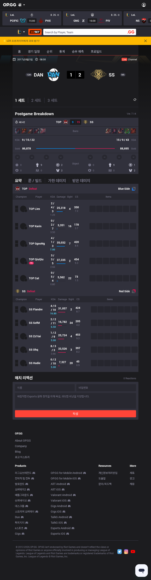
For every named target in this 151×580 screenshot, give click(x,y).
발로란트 (19, 484)
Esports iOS (58, 533)
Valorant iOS (59, 500)
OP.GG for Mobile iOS (64, 478)
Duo (17, 517)
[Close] (145, 40)
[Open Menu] (144, 5)
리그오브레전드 (23, 473)
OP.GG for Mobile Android (66, 473)
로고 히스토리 (22, 457)
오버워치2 (20, 489)
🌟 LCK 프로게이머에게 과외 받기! (21, 40)
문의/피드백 (105, 484)
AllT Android (58, 484)
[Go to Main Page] (9, 4)
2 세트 (36, 100)
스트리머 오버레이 (24, 511)
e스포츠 (19, 528)
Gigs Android (59, 506)
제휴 (132, 473)
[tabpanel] (75, 278)
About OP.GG (23, 440)
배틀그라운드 (22, 495)
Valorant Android (61, 495)
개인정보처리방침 (108, 473)
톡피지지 (19, 522)
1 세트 (20, 100)
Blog (18, 451)
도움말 (102, 478)
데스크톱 (19, 506)
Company (21, 446)
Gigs (18, 533)
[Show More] (22, 5)
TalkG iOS (57, 522)
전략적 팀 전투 (22, 478)
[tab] (20, 180)
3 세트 (52, 100)
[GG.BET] (35, 32)
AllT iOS (56, 489)
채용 (132, 484)
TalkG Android (59, 517)
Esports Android (61, 528)
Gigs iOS (56, 511)
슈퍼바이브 (21, 500)
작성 (75, 414)
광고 (132, 478)
